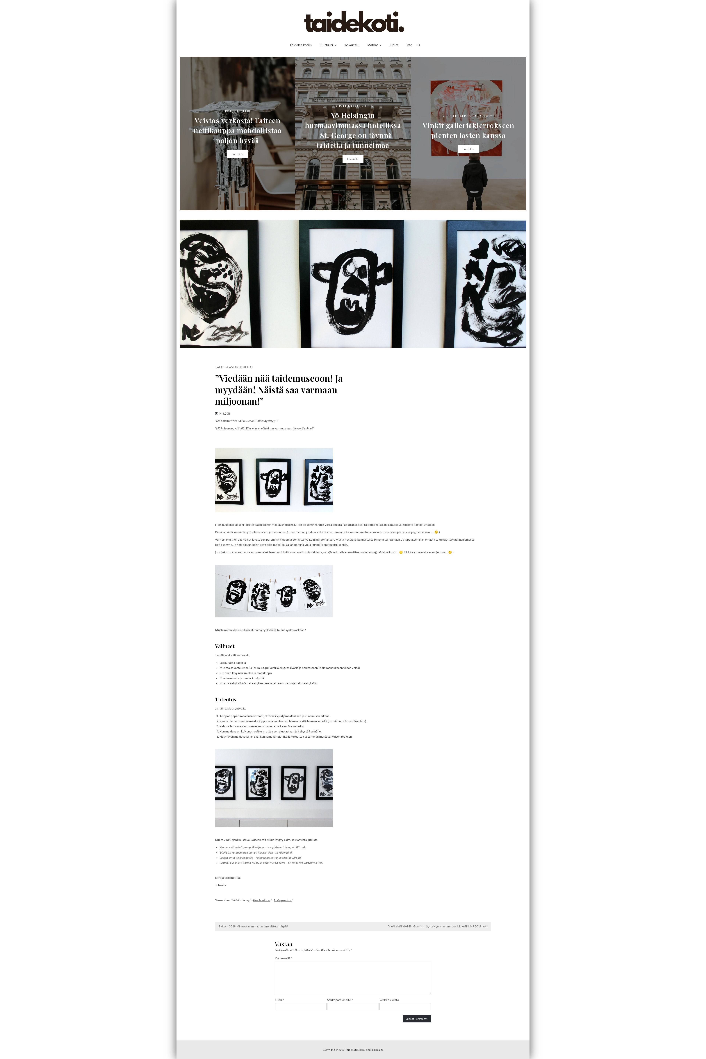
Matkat (372, 45)
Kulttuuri (326, 45)
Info (409, 45)
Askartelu (352, 45)
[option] (237, 133)
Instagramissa (283, 900)
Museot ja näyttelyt (362, 116)
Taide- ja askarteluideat (234, 367)
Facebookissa (261, 900)
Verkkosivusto (389, 999)
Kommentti (283, 958)
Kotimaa (224, 106)
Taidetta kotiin (301, 45)
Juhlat (394, 45)
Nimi (279, 999)
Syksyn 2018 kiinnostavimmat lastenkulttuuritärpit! (253, 926)
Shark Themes (375, 1049)
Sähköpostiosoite (340, 999)
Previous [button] (188, 133)
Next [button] (518, 133)
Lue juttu (237, 158)
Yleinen (252, 106)
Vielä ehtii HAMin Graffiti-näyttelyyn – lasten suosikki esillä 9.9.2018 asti (437, 926)
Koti (441, 116)
